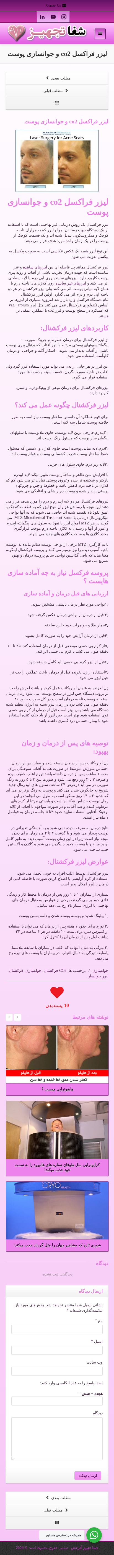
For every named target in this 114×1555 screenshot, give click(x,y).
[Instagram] (63, 16)
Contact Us (54, 5)
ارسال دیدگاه (88, 1475)
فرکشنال (16, 971)
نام (99, 1321)
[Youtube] (53, 16)
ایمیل (97, 1341)
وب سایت (95, 1362)
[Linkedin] (42, 16)
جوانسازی (100, 971)
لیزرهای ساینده (35, 267)
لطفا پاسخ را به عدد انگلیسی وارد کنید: (71, 1383)
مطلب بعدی (60, 78)
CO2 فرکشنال (55, 971)
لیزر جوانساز (98, 976)
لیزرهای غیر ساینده (70, 283)
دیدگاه (98, 1413)
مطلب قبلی (53, 91)
